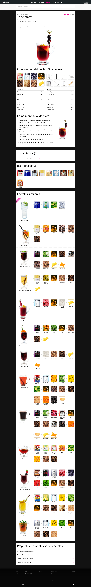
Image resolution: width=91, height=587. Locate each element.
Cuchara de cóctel (51, 97)
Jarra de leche (50, 102)
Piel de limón (20, 109)
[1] (64, 14)
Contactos (41, 576)
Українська (63, 576)
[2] (66, 14)
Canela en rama (21, 107)
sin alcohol (19, 21)
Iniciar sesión (86, 2)
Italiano (62, 580)
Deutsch (52, 576)
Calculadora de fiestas (29, 573)
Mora (18, 97)
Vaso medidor (50, 107)
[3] (67, 14)
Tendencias (33, 2)
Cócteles (48, 2)
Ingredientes (55, 2)
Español (52, 578)
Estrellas (27, 578)
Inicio (18, 14)
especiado (24, 21)
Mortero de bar (50, 94)
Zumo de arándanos (21, 92)
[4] (69, 14)
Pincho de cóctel (50, 109)
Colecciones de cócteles (29, 576)
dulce (31, 21)
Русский (62, 578)
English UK (53, 573)
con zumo (35, 21)
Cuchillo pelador (50, 104)
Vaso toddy (49, 92)
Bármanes (41, 2)
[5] (70, 14)
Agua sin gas (20, 94)
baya (28, 21)
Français (62, 573)
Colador (48, 99)
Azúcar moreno (20, 104)
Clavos (18, 102)
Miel (18, 99)
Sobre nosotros (42, 573)
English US (53, 580)
